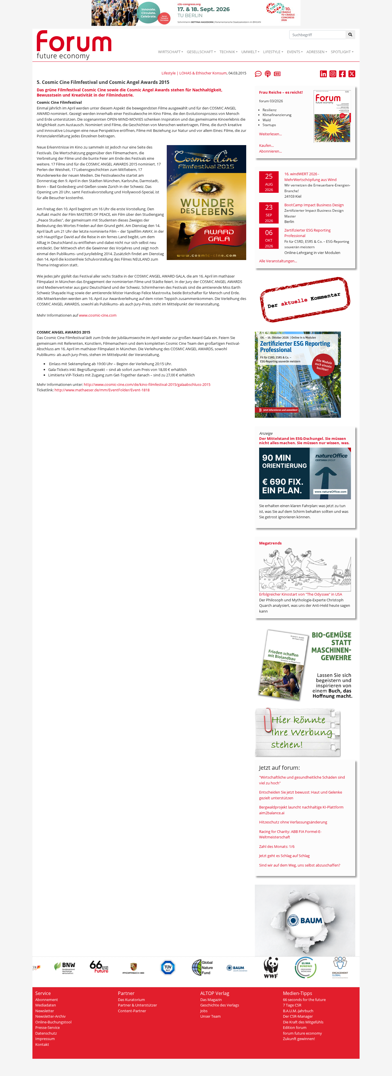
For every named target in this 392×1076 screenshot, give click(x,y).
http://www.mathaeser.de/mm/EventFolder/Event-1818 (102, 389)
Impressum (45, 1038)
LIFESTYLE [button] (271, 51)
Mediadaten (45, 1005)
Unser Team (210, 1016)
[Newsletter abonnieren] (277, 73)
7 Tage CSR (292, 1005)
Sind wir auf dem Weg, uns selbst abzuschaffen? (299, 865)
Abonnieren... (270, 151)
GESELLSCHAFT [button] (200, 51)
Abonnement (46, 999)
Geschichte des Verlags (219, 1005)
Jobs (203, 1010)
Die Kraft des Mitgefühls (303, 1022)
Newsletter (44, 1010)
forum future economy (302, 1033)
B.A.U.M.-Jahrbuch (298, 1010)
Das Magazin (211, 999)
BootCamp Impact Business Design (314, 204)
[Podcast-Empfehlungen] (267, 73)
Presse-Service (47, 1027)
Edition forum (294, 1027)
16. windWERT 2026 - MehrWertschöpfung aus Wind (310, 176)
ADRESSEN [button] (315, 51)
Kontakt (42, 1044)
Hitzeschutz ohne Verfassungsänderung (293, 822)
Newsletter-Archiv (50, 1016)
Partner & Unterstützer (137, 1005)
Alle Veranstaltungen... (278, 260)
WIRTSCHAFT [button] (169, 51)
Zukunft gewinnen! (299, 1038)
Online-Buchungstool (53, 1022)
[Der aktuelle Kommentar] (305, 299)
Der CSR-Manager (298, 1016)
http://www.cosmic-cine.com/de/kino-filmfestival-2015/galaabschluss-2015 (147, 384)
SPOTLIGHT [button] (341, 51)
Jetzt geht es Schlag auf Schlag (284, 855)
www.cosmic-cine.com (98, 315)
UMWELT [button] (249, 51)
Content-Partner (132, 1010)
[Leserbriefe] (258, 73)
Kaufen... (266, 145)
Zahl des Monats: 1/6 (276, 846)
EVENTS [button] (293, 51)
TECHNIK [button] (227, 51)
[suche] (351, 34)
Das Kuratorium (131, 999)
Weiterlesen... (270, 133)
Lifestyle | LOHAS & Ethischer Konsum (194, 73)
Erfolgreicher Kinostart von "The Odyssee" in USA (300, 594)
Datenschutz (46, 1033)
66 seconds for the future (304, 999)
